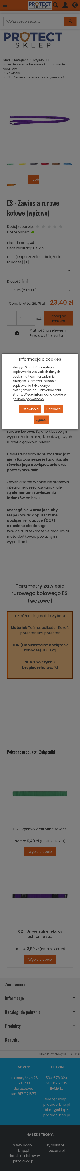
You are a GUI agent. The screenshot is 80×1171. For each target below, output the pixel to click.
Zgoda (41, 419)
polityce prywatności (28, 399)
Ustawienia (30, 409)
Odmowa (53, 409)
